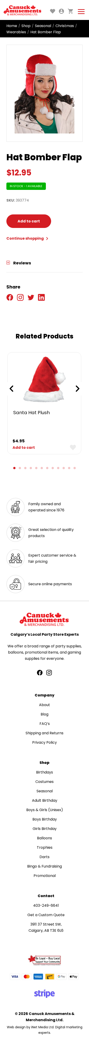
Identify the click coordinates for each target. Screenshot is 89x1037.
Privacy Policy (44, 742)
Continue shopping (25, 238)
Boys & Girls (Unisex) (44, 809)
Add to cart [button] (24, 447)
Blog (44, 714)
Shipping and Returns (44, 733)
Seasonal (43, 25)
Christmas (64, 25)
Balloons (44, 838)
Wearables (16, 32)
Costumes (44, 781)
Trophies (44, 847)
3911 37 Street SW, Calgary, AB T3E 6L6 (46, 927)
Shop (26, 25)
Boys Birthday (44, 819)
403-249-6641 (46, 905)
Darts (44, 857)
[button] (14, 468)
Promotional (45, 875)
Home (11, 25)
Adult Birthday (44, 800)
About (44, 704)
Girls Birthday (45, 828)
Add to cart (29, 221)
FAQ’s (44, 723)
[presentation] (11, 388)
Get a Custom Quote (46, 915)
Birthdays (44, 772)
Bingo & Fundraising (44, 866)
